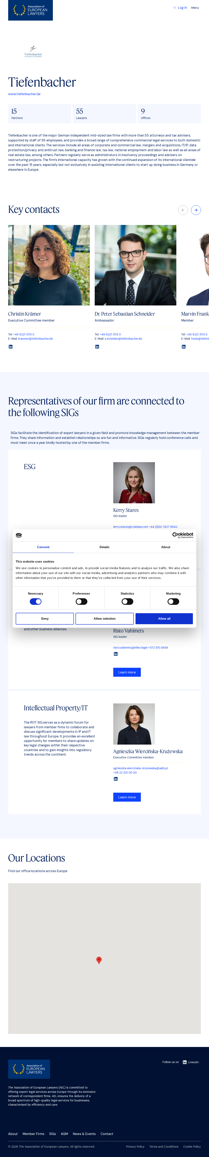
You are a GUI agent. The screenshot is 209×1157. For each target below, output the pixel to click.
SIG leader (120, 516)
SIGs (52, 1134)
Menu (195, 8)
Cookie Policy (192, 1146)
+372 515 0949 (158, 647)
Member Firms (33, 1134)
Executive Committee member (133, 757)
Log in (182, 8)
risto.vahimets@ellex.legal (130, 647)
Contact (107, 1134)
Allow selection (105, 618)
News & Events (84, 1134)
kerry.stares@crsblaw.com (130, 527)
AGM (64, 1134)
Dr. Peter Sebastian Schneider (125, 314)
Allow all (164, 618)
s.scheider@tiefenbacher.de (123, 338)
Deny (45, 618)
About (13, 1134)
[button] (196, 210)
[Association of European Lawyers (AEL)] (30, 10)
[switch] (81, 602)
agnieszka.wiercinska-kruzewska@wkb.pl (140, 768)
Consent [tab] (43, 547)
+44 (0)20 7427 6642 (163, 527)
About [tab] (165, 547)
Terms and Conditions (163, 1146)
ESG (30, 466)
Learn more (127, 672)
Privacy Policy (135, 1146)
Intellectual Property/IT (56, 707)
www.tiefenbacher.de (24, 94)
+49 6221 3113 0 (23, 334)
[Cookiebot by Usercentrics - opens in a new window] (175, 535)
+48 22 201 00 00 (125, 772)
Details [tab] (105, 547)
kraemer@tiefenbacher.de (35, 338)
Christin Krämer (24, 314)
